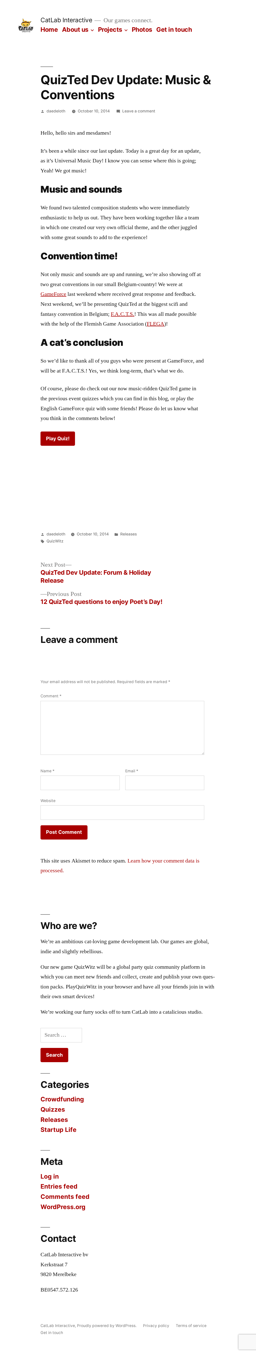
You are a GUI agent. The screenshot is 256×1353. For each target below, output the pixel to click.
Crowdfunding (62, 1099)
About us (75, 29)
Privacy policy (156, 1325)
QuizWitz (55, 541)
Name (47, 771)
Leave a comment (138, 111)
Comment (51, 696)
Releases (128, 534)
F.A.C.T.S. (122, 314)
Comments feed (65, 1196)
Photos (142, 29)
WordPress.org (63, 1207)
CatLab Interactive (66, 20)
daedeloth (55, 111)
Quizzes (52, 1109)
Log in (49, 1176)
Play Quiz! (58, 439)
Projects (110, 29)
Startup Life (58, 1129)
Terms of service (191, 1325)
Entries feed (59, 1186)
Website (48, 800)
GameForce (53, 294)
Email (131, 771)
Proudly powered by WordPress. (107, 1325)
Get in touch (174, 29)
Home (49, 29)
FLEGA (155, 323)
